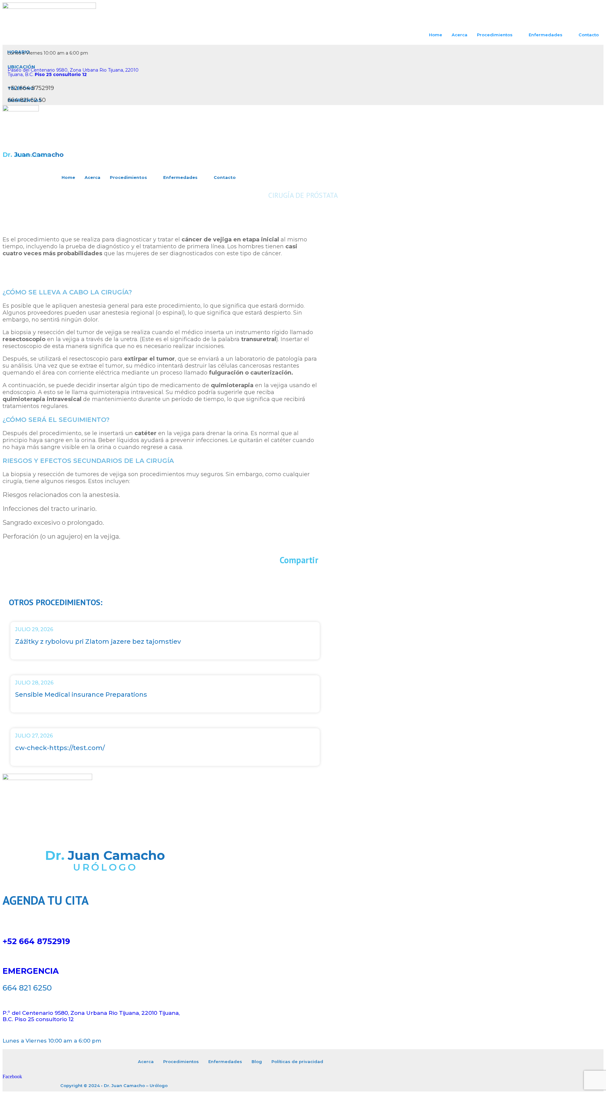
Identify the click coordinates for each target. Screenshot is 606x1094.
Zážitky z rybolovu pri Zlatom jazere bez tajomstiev (98, 641)
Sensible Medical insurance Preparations (81, 694)
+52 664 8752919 (36, 941)
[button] (160, 576)
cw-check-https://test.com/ (60, 748)
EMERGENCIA (31, 971)
